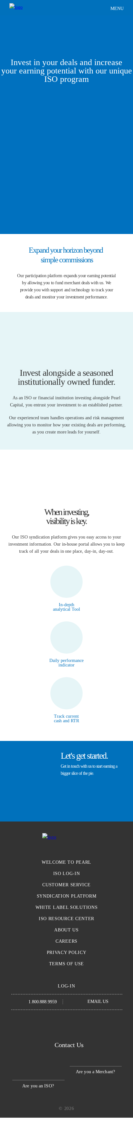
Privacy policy (67, 952)
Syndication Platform (67, 896)
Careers (66, 941)
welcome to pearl (66, 862)
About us (66, 930)
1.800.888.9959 (42, 1001)
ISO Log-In (66, 873)
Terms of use (66, 963)
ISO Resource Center (66, 918)
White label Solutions (67, 907)
